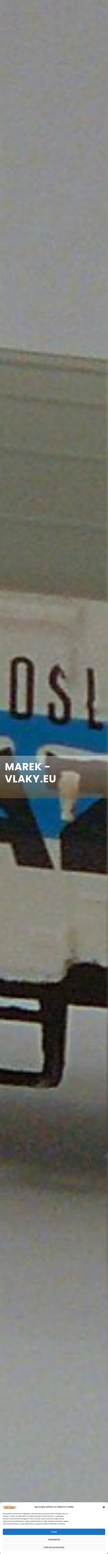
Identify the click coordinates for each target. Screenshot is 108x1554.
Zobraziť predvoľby (54, 1547)
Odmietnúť (54, 1539)
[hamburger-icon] (101, 790)
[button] (103, 1507)
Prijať (54, 1531)
